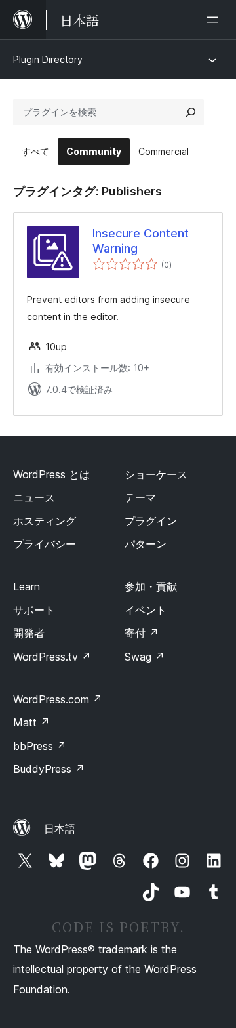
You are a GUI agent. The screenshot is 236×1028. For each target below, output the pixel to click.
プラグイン (151, 520)
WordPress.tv (52, 656)
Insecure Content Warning (140, 240)
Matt (31, 722)
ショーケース (156, 474)
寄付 (142, 633)
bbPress (39, 745)
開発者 (29, 633)
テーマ (140, 497)
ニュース (34, 497)
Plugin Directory (48, 59)
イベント (146, 610)
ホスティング (44, 520)
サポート (34, 610)
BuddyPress (49, 768)
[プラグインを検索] (191, 112)
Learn (26, 586)
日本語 (59, 828)
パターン (146, 543)
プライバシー (44, 543)
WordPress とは (51, 474)
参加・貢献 (151, 586)
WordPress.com (57, 699)
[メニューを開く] (215, 19)
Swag (145, 656)
